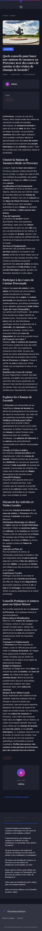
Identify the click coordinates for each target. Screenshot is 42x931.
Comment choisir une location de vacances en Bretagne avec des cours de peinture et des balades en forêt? (20, 830)
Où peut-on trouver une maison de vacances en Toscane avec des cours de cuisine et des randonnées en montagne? (21, 852)
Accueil (5, 15)
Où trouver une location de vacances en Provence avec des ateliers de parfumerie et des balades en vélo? (20, 862)
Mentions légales (8, 918)
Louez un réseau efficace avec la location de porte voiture (21, 890)
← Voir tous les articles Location (16, 797)
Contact (20, 918)
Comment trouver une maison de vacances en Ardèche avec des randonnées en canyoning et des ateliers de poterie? (20, 841)
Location (13, 15)
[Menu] (21, 7)
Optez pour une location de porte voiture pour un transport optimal (21, 883)
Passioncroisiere (16, 911)
